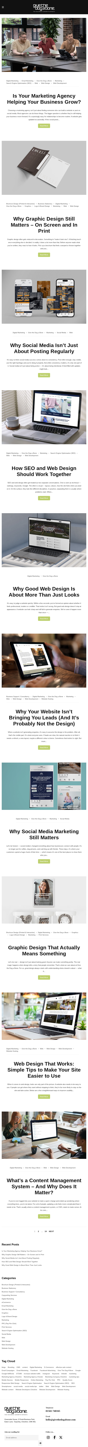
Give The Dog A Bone (65, 1370)
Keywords (55, 1374)
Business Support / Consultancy (17, 696)
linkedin (64, 1374)
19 (46, 1231)
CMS (18, 1367)
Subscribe (40, 1443)
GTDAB (19, 1374)
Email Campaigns (8, 1370)
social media (18, 1386)
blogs (4, 1367)
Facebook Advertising (47, 1370)
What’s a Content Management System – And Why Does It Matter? (44, 1186)
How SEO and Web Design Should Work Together (20, 1262)
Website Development (47, 1389)
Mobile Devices (7, 1380)
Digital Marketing (12, 81)
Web (36, 83)
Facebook (34, 1370)
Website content (7, 1389)
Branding (11, 1367)
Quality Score (67, 1380)
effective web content (63, 1367)
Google (78, 1370)
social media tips (31, 1386)
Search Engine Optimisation (32, 1383)
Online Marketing (37, 1380)
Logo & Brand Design (42, 206)
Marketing (58, 81)
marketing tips (74, 1377)
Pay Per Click (50, 1380)
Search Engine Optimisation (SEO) (18, 83)
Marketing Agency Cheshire (12, 1377)
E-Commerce (49, 1367)
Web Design (45, 83)
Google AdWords (8, 1374)
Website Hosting (47, 699)
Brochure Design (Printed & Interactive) (20, 204)
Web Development (60, 83)
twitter (41, 1386)
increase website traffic (32, 1374)
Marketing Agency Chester (33, 1377)
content (25, 1367)
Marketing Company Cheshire (56, 1377)
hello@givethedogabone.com (61, 1419)
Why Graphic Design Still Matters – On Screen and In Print (44, 225)
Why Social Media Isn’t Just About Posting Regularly (20, 1258)
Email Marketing (27, 81)
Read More (44, 126)
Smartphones (6, 1386)
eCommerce (6, 1302)
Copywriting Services (9, 1295)
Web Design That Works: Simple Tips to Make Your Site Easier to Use (44, 1070)
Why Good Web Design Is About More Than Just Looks (22, 1265)
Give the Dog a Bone (44, 81)
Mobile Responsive (22, 1380)
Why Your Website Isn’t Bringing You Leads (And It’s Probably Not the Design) (44, 717)
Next (51, 1231)
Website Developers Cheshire (26, 1389)
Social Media (61, 332)
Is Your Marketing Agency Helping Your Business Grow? (22, 1251)
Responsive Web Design (10, 1383)
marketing (72, 1374)
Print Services (44, 935)
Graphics (28, 206)
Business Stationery (45, 204)
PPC (58, 1380)
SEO (73, 1383)
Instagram (46, 1374)
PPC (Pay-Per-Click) (9, 1323)
